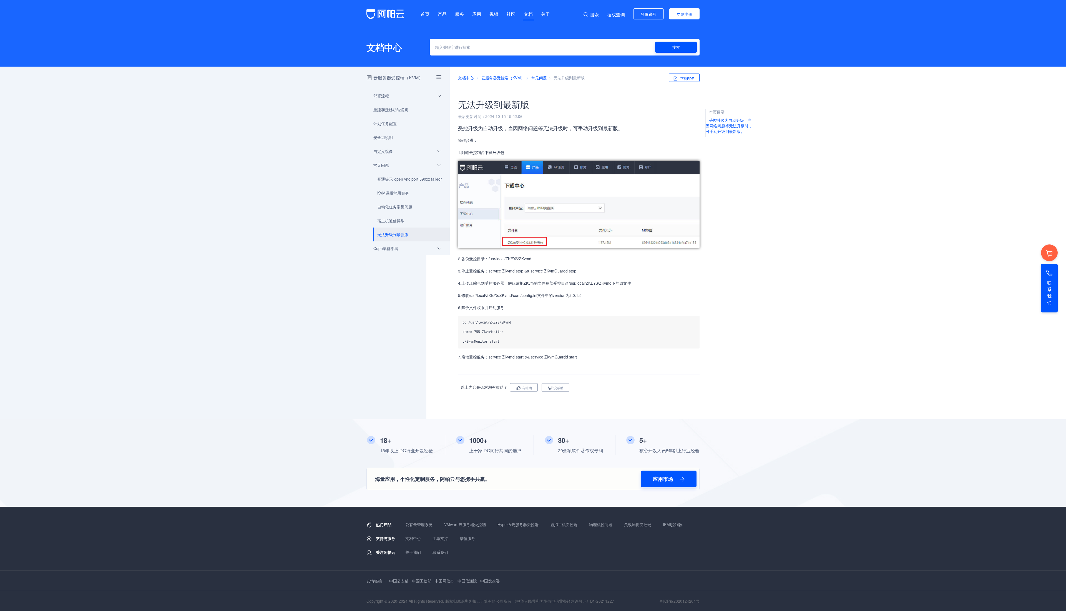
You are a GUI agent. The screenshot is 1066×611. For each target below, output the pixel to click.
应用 (476, 14)
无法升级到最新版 (392, 234)
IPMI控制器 (673, 524)
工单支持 (440, 538)
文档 (528, 14)
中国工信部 (421, 581)
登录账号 (648, 14)
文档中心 (466, 77)
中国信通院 (467, 581)
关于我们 (413, 552)
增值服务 (467, 538)
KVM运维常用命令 (393, 193)
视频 (493, 14)
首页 (425, 14)
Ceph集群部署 (385, 248)
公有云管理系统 (419, 524)
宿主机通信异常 (390, 220)
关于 (545, 14)
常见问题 (381, 165)
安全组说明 (383, 137)
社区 (511, 14)
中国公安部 (399, 581)
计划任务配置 (385, 123)
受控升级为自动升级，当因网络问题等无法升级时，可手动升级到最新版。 (729, 125)
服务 (459, 14)
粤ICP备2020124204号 (679, 601)
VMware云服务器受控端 (465, 524)
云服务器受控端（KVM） (398, 77)
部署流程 (381, 96)
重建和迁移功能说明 (390, 109)
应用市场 (663, 479)
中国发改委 (490, 581)
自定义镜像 (383, 151)
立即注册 (684, 14)
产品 (442, 14)
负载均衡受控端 (637, 524)
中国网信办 (444, 581)
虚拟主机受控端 (563, 524)
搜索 (676, 47)
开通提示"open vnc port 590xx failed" (409, 179)
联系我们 (440, 552)
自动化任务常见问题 (394, 206)
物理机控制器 (600, 524)
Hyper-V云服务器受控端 (518, 524)
